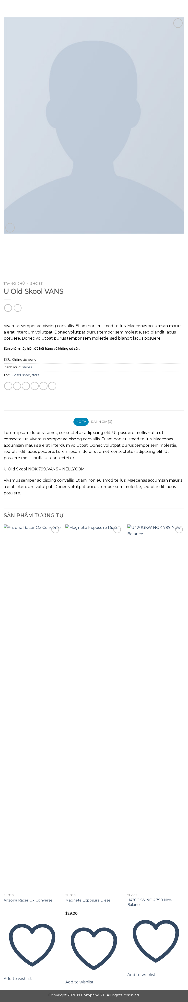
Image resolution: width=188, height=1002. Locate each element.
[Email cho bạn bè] (35, 386)
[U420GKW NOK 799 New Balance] (155, 707)
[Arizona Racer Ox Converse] (32, 707)
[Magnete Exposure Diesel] (93, 707)
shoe (26, 375)
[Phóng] (10, 228)
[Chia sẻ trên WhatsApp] (8, 386)
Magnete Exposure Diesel (88, 900)
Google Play (94, 8)
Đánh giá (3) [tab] (101, 421)
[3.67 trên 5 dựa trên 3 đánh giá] (94, 318)
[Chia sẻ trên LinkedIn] (52, 386)
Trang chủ (14, 283)
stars (35, 375)
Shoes (36, 283)
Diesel (16, 375)
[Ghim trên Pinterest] (43, 386)
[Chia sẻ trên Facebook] (17, 386)
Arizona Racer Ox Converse (28, 900)
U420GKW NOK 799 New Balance (149, 902)
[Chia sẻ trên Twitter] (26, 386)
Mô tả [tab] (81, 421)
